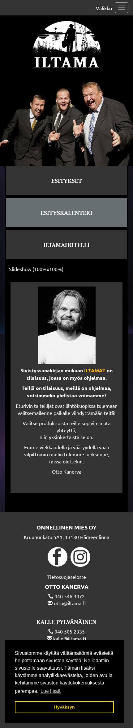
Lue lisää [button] (51, 691)
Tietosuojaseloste (66, 577)
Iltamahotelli (67, 245)
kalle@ (60, 638)
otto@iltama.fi (70, 603)
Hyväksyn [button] (64, 707)
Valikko (104, 8)
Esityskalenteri (66, 212)
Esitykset (66, 180)
